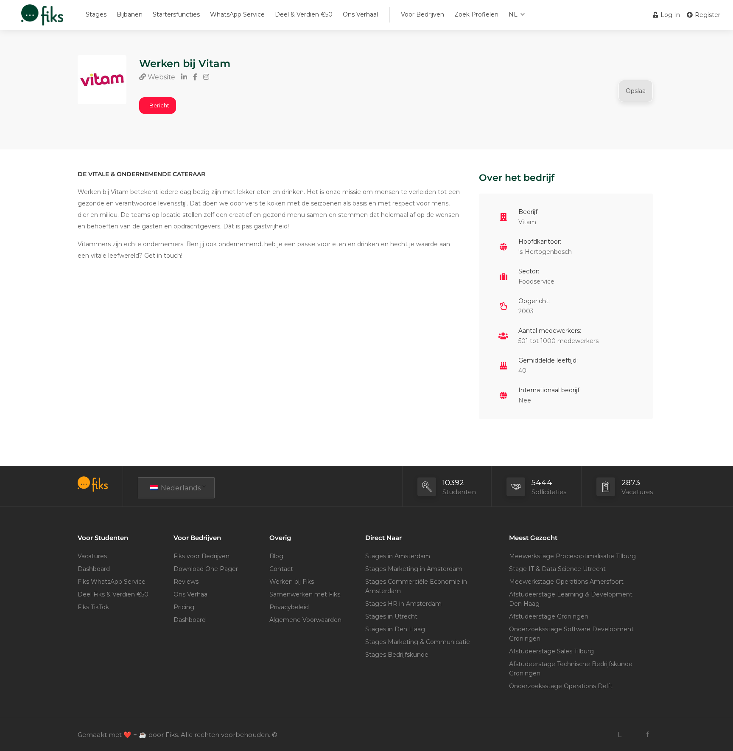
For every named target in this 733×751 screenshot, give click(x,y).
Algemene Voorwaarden (305, 620)
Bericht (159, 105)
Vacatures (92, 556)
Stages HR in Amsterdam (403, 604)
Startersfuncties (176, 14)
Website (160, 77)
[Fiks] (42, 19)
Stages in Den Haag (395, 629)
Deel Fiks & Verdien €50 (113, 594)
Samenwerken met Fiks (304, 594)
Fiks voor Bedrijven (201, 556)
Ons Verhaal (360, 14)
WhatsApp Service (237, 14)
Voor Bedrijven (422, 14)
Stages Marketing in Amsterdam (413, 569)
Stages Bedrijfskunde (396, 654)
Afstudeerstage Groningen (548, 616)
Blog (276, 556)
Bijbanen (130, 14)
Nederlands (180, 488)
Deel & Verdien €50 (304, 14)
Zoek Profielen (476, 14)
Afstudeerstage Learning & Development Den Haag (570, 599)
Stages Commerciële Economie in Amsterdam (416, 586)
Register (706, 15)
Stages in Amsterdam (397, 556)
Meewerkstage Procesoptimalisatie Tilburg (572, 556)
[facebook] (647, 734)
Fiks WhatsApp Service (111, 581)
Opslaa (636, 91)
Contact (281, 569)
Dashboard (94, 569)
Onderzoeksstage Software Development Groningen (571, 633)
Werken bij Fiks (291, 581)
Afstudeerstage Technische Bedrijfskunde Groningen (570, 668)
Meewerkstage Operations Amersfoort (566, 581)
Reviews (186, 581)
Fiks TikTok (93, 607)
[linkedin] (619, 734)
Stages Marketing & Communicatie (417, 642)
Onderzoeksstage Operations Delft (561, 686)
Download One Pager (205, 569)
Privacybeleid (289, 607)
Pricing (183, 607)
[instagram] (633, 734)
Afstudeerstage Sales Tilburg (551, 651)
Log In (669, 15)
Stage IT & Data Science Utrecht (557, 569)
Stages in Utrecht (391, 616)
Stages (96, 14)
